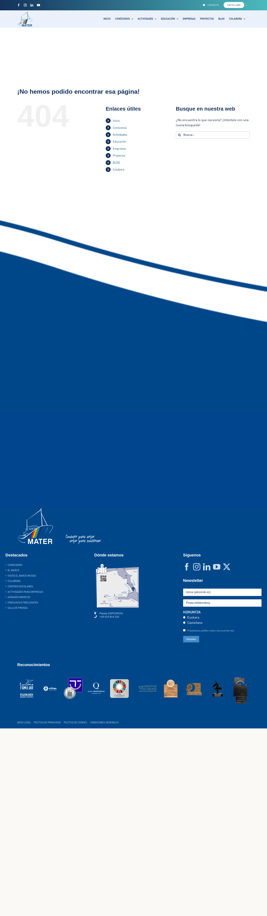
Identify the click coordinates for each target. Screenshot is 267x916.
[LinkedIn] (206, 566)
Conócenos (120, 127)
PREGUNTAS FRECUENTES (23, 602)
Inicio (116, 120)
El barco (13, 570)
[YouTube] (216, 566)
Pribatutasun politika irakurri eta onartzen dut (210, 630)
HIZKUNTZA (192, 612)
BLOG (116, 162)
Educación (119, 141)
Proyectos (119, 155)
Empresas (119, 148)
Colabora (118, 169)
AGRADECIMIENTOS (19, 597)
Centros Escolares (20, 586)
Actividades (120, 134)
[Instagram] (196, 566)
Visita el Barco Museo (22, 575)
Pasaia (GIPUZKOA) (111, 613)
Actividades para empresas (25, 591)
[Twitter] (226, 566)
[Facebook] (186, 566)
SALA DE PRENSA (18, 607)
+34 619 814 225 (109, 616)
